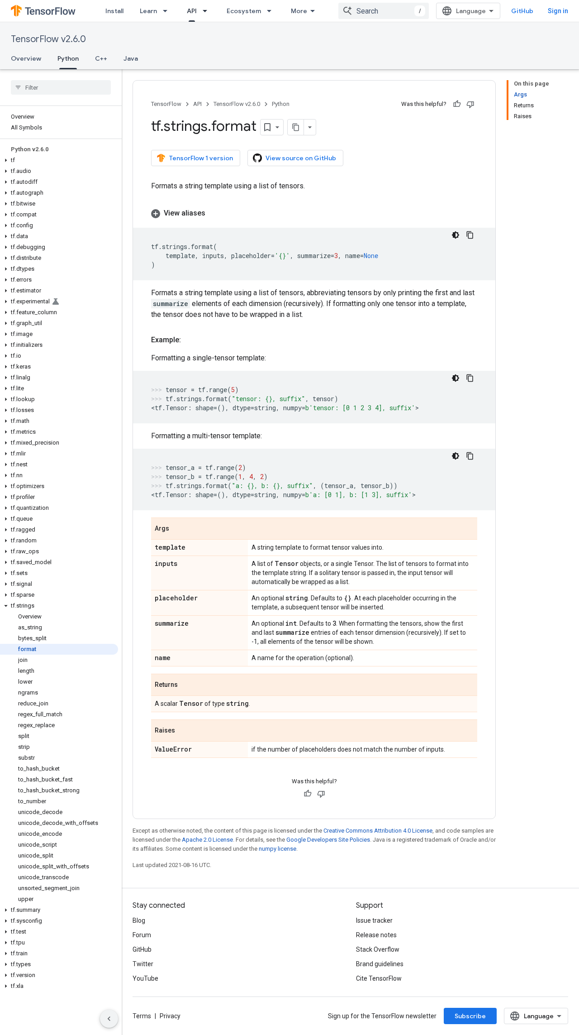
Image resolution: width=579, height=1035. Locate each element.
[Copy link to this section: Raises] (184, 731)
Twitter (143, 964)
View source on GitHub (301, 158)
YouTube (145, 978)
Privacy (170, 1016)
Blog (139, 920)
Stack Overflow (377, 949)
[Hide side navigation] (109, 1019)
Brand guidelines (379, 964)
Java (130, 58)
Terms (142, 1016)
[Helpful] (457, 104)
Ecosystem (244, 11)
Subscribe (470, 1016)
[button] (59, 160)
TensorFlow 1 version (201, 158)
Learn (148, 11)
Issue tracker (374, 920)
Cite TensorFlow (379, 978)
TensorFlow (166, 104)
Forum (142, 935)
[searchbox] (61, 87)
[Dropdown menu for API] (207, 11)
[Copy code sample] (470, 235)
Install (114, 11)
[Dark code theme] (455, 235)
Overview (26, 58)
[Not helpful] (470, 104)
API (192, 11)
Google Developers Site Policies (328, 839)
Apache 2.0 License (207, 839)
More (299, 11)
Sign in (558, 10)
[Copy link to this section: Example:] (190, 340)
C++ (101, 58)
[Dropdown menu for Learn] (168, 11)
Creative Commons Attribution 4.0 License (377, 830)
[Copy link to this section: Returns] (187, 685)
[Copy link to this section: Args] (178, 529)
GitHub (522, 11)
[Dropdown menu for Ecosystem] (272, 11)
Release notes (376, 935)
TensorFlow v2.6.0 (48, 39)
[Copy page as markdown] (296, 127)
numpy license (277, 848)
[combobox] (383, 11)
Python (68, 58)
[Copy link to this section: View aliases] (214, 213)
